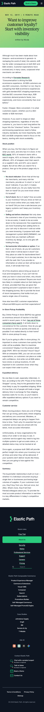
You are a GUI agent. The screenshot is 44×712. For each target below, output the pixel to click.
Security (22, 545)
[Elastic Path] (9, 3)
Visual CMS (22, 587)
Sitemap (20, 696)
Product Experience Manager (22, 580)
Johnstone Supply (22, 619)
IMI (22, 625)
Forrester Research (21, 78)
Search (22, 593)
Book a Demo (31, 3)
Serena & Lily (22, 628)
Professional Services (22, 552)
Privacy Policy (29, 692)
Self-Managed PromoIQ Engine (22, 605)
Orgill (22, 622)
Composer (22, 590)
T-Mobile (22, 631)
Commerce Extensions (22, 584)
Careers (22, 560)
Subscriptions (22, 596)
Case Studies (22, 614)
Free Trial (22, 534)
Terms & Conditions (14, 692)
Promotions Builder (22, 599)
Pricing (22, 563)
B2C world (6, 155)
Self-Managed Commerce (22, 602)
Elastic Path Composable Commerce (22, 576)
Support (22, 556)
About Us (22, 540)
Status (22, 549)
